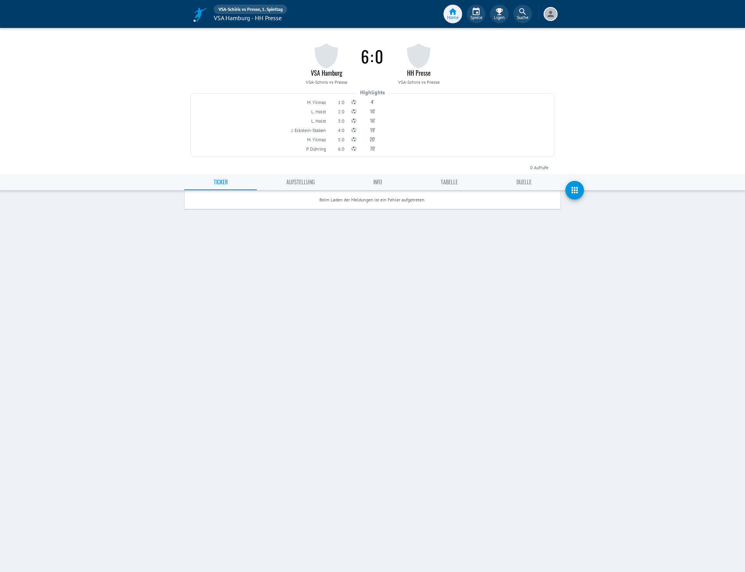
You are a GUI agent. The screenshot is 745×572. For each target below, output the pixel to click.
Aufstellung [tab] (300, 182)
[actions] (574, 190)
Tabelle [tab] (449, 182)
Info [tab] (377, 182)
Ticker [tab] (221, 182)
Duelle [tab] (524, 182)
